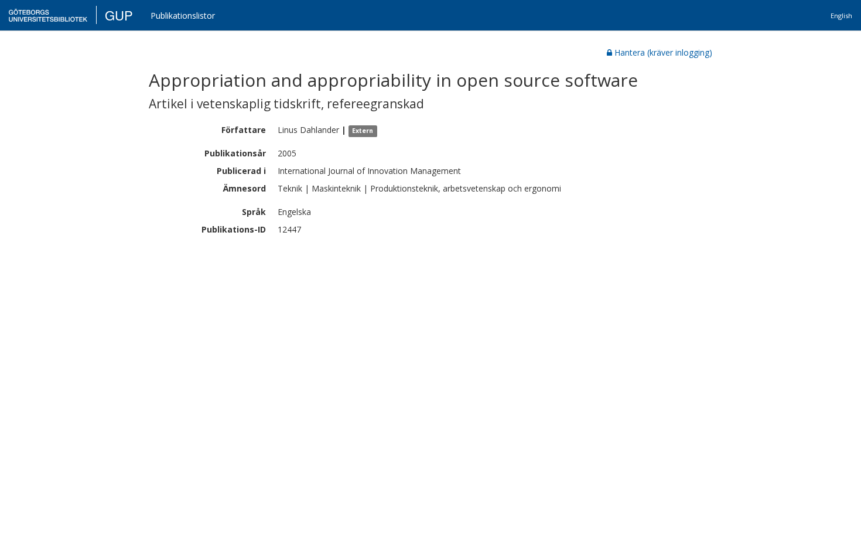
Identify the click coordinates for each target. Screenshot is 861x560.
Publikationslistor (183, 15)
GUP (119, 15)
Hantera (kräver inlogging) (663, 52)
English (841, 15)
